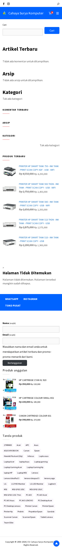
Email (9, 334)
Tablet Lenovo (46, 517)
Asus (36, 445)
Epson (37, 450)
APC (27, 445)
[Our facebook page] (4, 4)
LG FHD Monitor (18, 484)
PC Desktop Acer (45, 500)
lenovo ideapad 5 (31, 478)
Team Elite (8, 522)
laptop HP (8, 472)
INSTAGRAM (30, 299)
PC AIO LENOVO (26, 500)
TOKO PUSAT (13, 305)
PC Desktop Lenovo (12, 506)
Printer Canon (31, 506)
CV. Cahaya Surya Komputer (41, 541)
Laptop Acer (9, 461)
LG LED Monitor (36, 484)
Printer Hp (8, 511)
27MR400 (8, 445)
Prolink (21, 511)
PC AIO (29, 495)
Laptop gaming (41, 461)
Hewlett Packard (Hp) (13, 456)
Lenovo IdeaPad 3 (11, 478)
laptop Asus (24, 461)
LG (5, 484)
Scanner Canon (11, 517)
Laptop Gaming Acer (13, 467)
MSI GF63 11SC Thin (12, 495)
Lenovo (35, 472)
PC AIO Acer (42, 495)
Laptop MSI (22, 472)
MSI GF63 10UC (36, 489)
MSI (5, 489)
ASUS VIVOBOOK (11, 450)
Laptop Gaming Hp (35, 467)
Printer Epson (48, 506)
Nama (9, 323)
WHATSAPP (11, 299)
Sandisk (50, 511)
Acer (19, 445)
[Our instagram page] (8, 4)
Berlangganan (15, 362)
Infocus (31, 456)
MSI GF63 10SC (18, 489)
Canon (26, 450)
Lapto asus (43, 456)
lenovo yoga (49, 478)
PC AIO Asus (9, 500)
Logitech (52, 484)
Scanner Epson (29, 517)
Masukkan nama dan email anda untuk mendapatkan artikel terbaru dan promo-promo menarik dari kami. (27, 351)
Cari (5, 24)
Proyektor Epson (35, 511)
